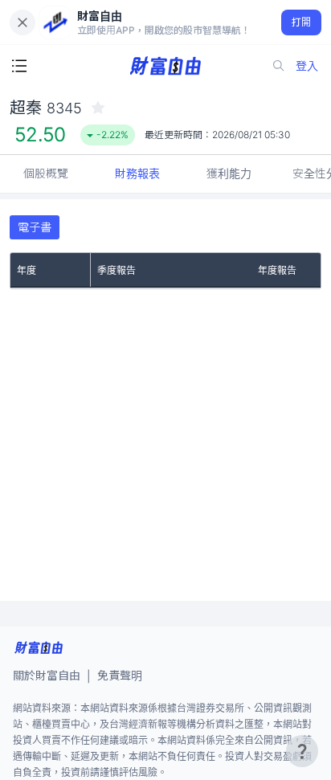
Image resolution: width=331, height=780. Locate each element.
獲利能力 (228, 173)
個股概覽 (45, 173)
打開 (302, 22)
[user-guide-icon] (302, 751)
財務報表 (137, 173)
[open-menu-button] (19, 66)
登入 (307, 65)
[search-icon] (279, 66)
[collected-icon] (98, 107)
